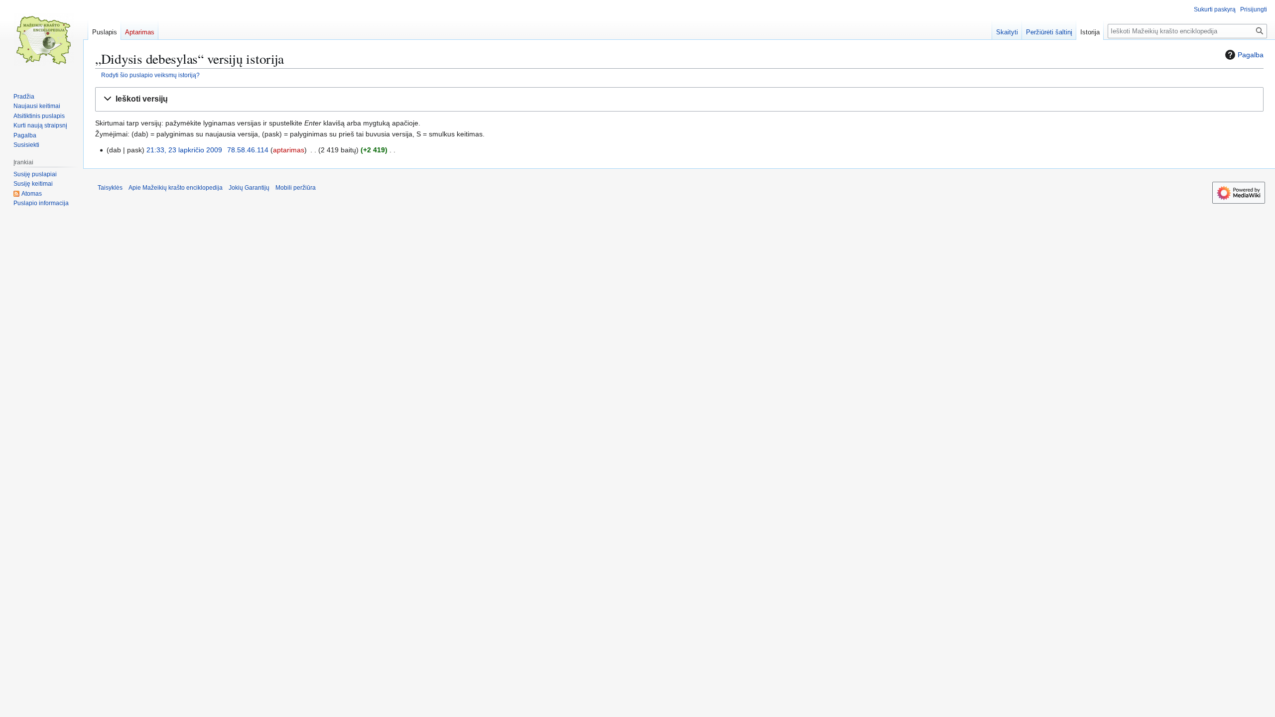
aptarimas (288, 150)
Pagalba (1251, 55)
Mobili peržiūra (295, 187)
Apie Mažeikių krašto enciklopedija (175, 187)
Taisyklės (110, 187)
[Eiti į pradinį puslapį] (44, 40)
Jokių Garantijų (249, 187)
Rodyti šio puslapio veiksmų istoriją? (150, 75)
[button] (679, 99)
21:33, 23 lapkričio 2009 (184, 150)
